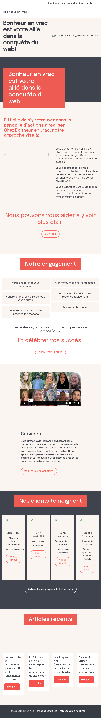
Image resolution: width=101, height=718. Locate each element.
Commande (86, 3)
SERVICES (50, 234)
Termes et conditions (46, 711)
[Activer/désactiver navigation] (95, 12)
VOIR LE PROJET (13, 558)
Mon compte (69, 3)
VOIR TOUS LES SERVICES (38, 471)
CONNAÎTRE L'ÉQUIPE (50, 352)
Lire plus (12, 687)
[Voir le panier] (88, 11)
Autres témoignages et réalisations (50, 589)
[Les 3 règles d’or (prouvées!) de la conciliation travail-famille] (62, 642)
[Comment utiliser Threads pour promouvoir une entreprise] (87, 642)
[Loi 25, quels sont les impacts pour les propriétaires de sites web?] (38, 642)
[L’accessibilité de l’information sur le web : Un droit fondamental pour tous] (13, 642)
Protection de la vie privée (72, 711)
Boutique (53, 3)
